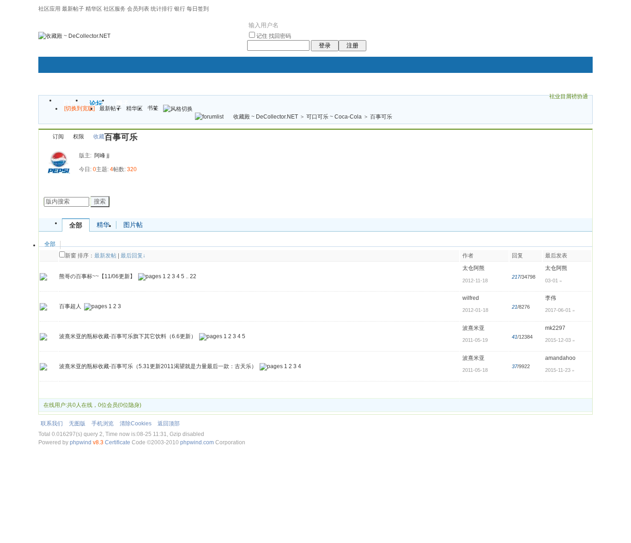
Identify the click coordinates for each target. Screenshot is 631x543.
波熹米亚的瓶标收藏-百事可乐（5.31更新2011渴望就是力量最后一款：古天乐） (158, 366)
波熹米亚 (473, 328)
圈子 (122, 103)
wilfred (470, 298)
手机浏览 (102, 423)
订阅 (58, 136)
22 (193, 276)
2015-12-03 (560, 340)
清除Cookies (136, 423)
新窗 (70, 255)
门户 (69, 103)
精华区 (93, 9)
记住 (261, 36)
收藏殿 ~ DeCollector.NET (265, 116)
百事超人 (70, 306)
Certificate (117, 442)
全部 (75, 225)
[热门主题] (43, 276)
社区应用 (49, 9)
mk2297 (555, 328)
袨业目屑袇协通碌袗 (568, 97)
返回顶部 (169, 423)
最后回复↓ (133, 255)
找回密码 (280, 36)
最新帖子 (73, 9)
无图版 (77, 423)
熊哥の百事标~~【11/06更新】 (97, 276)
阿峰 (99, 155)
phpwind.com (197, 442)
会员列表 (138, 9)
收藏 (98, 136)
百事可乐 (381, 116)
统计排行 (162, 9)
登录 (325, 45)
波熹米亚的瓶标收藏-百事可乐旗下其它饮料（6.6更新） (127, 336)
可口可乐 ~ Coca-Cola (334, 116)
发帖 (49, 187)
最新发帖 (105, 255)
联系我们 (52, 423)
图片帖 (133, 224)
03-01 (553, 280)
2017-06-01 (560, 310)
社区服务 (114, 9)
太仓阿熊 (473, 268)
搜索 (100, 201)
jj (108, 155)
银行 (179, 9)
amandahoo (560, 358)
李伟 (550, 298)
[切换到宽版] (79, 108)
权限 (78, 136)
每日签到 (198, 9)
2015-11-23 (560, 370)
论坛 (96, 103)
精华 (103, 224)
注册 (352, 45)
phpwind (80, 442)
